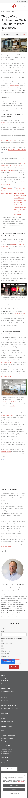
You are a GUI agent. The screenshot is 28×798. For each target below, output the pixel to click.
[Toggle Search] (25, 6)
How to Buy (4, 716)
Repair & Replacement (7, 738)
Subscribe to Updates (9, 769)
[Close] (25, 775)
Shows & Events (5, 688)
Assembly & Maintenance (8, 735)
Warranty (3, 741)
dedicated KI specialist (7, 546)
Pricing (3, 718)
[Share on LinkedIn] (2, 551)
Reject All (14, 789)
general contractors (7, 415)
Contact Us (4, 694)
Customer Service (6, 733)
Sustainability (4, 680)
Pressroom (4, 686)
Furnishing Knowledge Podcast (9, 708)
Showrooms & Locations (7, 691)
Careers (3, 683)
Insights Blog (4, 700)
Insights (8, 11)
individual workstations (8, 140)
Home (2, 11)
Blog (13, 11)
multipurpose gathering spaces (17, 150)
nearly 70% (4, 122)
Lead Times (4, 724)
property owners (6, 451)
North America (22, 1)
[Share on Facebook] (5, 551)
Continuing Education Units (8, 705)
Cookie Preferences (14, 793)
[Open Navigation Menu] (3, 6)
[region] (14, 785)
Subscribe (12, 406)
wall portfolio (12, 537)
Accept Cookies (14, 785)
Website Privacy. (20, 781)
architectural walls (14, 85)
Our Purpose (4, 678)
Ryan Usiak (21, 34)
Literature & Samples (6, 726)
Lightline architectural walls (9, 402)
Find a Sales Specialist (7, 721)
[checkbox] (14, 648)
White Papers (4, 703)
